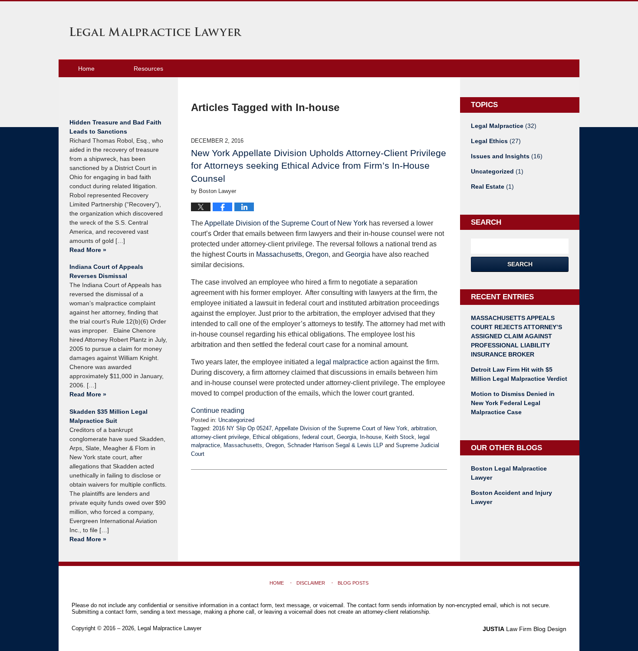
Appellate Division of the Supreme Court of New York (285, 223)
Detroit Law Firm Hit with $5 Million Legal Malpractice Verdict (519, 374)
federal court (317, 437)
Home (86, 68)
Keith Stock (399, 437)
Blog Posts (353, 583)
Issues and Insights (507, 156)
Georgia (357, 254)
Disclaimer (310, 583)
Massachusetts (279, 254)
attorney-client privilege (220, 437)
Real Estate (492, 186)
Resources (148, 68)
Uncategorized (236, 420)
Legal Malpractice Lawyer (155, 31)
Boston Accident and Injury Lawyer (511, 497)
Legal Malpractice (503, 125)
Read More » (87, 249)
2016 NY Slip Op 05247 (242, 428)
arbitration (423, 428)
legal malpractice (342, 362)
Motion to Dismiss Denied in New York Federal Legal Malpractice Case (513, 402)
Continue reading (217, 410)
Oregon (317, 254)
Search (520, 264)
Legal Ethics (496, 140)
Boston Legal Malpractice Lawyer (509, 473)
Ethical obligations (276, 437)
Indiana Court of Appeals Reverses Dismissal (106, 271)
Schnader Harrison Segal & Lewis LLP (335, 445)
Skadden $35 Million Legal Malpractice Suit (108, 416)
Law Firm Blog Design (524, 628)
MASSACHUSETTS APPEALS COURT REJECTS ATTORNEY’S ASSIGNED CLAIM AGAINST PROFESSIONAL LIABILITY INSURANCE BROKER (516, 336)
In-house (370, 437)
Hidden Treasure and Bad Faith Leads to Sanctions (115, 127)
